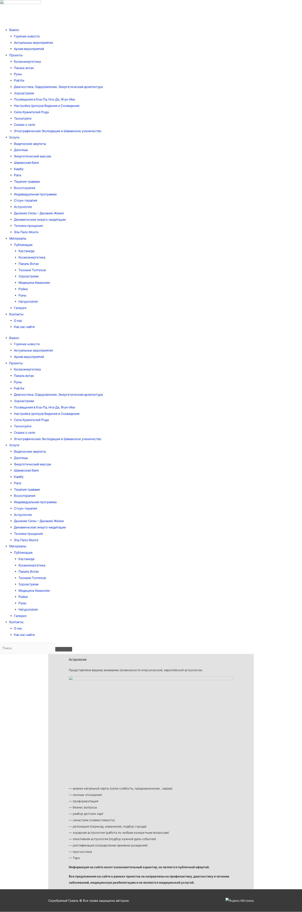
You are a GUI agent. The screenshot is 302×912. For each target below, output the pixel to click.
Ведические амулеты (30, 144)
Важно (14, 30)
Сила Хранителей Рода (31, 112)
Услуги (14, 137)
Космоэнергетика (27, 61)
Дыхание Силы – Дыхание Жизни (39, 213)
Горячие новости (27, 36)
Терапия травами (27, 181)
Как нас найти (24, 327)
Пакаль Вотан (28, 264)
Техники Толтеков (32, 270)
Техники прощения (28, 226)
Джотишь (21, 150)
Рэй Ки (19, 80)
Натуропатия (28, 301)
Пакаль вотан (24, 68)
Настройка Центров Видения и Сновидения (46, 106)
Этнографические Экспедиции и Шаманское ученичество (57, 131)
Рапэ (17, 175)
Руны (18, 74)
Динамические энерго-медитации (40, 219)
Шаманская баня (26, 163)
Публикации (23, 245)
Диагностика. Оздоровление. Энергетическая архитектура (58, 87)
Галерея (20, 308)
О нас (18, 321)
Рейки (23, 289)
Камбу (18, 169)
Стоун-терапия (25, 200)
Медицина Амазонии (34, 283)
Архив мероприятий (29, 49)
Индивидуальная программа (35, 194)
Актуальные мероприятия (33, 43)
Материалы (17, 238)
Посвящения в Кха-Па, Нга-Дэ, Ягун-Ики (44, 99)
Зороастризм (24, 93)
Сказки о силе (24, 125)
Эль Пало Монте (26, 232)
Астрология (23, 207)
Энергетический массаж (32, 156)
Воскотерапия (24, 188)
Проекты (16, 55)
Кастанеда (26, 251)
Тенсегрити (22, 118)
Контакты (16, 314)
